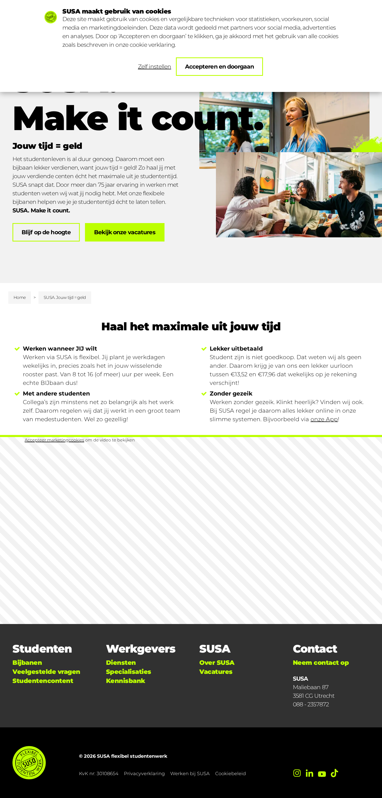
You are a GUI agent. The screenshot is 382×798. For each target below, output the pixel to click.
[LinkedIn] (309, 773)
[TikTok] (334, 773)
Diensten (121, 662)
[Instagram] (297, 773)
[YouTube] (322, 773)
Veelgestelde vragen (46, 671)
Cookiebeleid (230, 773)
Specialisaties (128, 671)
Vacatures (216, 671)
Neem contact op (321, 662)
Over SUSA (216, 662)
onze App (324, 419)
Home (20, 297)
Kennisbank (125, 681)
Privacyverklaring (144, 773)
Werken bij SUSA (190, 773)
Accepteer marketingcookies (54, 440)
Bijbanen (27, 662)
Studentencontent (42, 681)
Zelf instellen (154, 66)
